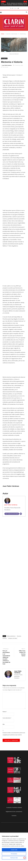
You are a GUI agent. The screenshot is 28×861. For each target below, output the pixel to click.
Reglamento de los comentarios (14, 811)
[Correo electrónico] (21, 514)
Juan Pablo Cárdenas (7, 65)
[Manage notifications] (24, 858)
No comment (5, 67)
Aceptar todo (14, 849)
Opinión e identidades (11, 34)
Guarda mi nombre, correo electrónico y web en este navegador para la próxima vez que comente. (14, 733)
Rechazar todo (14, 857)
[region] (14, 847)
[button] (24, 1)
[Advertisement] (14, 195)
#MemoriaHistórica (11, 636)
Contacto (14, 815)
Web (3, 724)
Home (2, 34)
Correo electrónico (7, 718)
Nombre (5, 711)
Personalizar (14, 853)
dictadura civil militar (12, 638)
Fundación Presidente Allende (14, 807)
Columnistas (23, 34)
